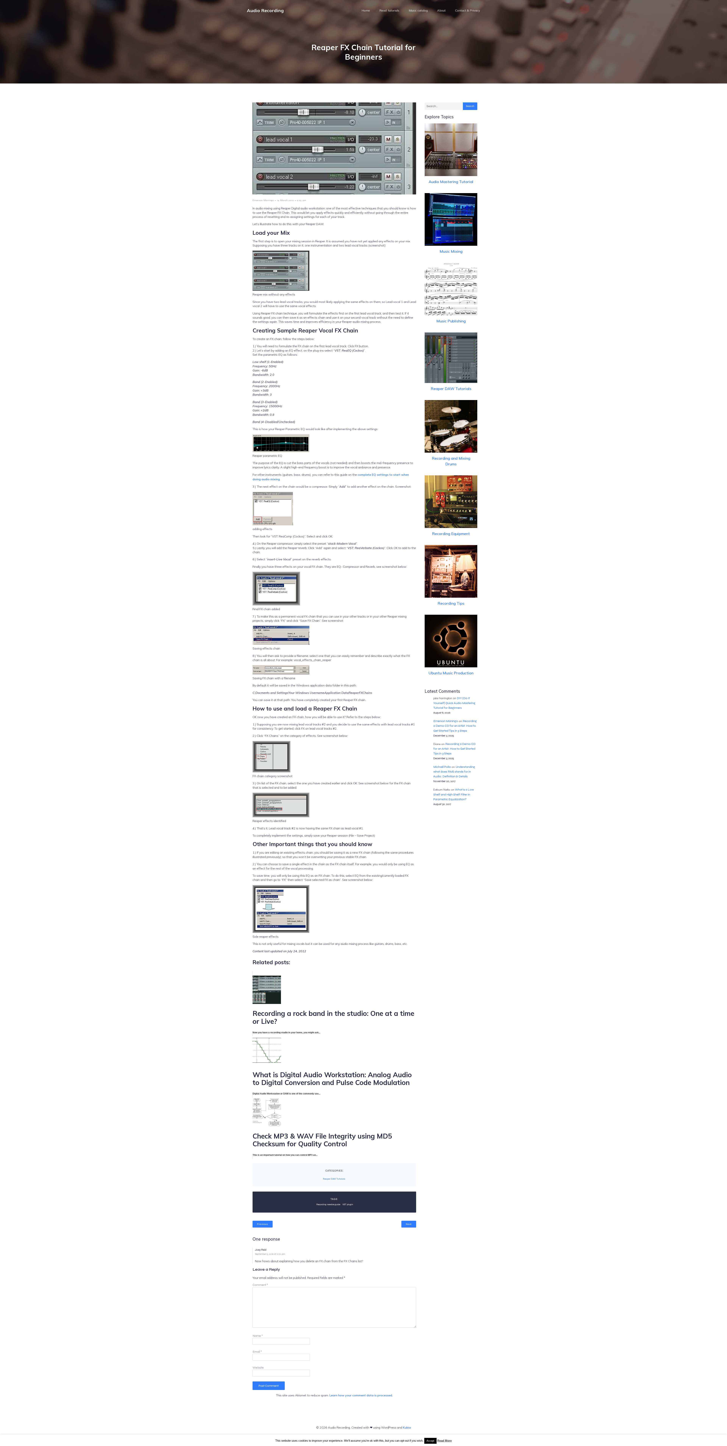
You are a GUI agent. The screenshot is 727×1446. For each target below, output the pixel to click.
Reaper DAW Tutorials (334, 1179)
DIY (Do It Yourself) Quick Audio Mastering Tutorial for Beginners (454, 702)
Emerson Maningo (263, 200)
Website (258, 1367)
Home (366, 10)
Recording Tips (451, 603)
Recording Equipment (451, 533)
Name (258, 1336)
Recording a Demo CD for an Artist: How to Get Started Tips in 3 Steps (455, 725)
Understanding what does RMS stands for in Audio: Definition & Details (454, 771)
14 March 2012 (285, 200)
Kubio (407, 1427)
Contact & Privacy (467, 10)
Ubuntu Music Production (450, 673)
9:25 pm (301, 200)
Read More (444, 1440)
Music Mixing (451, 251)
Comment (260, 1285)
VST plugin (347, 1204)
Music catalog (418, 10)
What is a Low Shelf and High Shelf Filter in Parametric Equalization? (453, 794)
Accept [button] (430, 1440)
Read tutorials (389, 10)
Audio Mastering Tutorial (451, 181)
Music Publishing (451, 321)
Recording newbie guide (328, 1204)
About (441, 10)
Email (257, 1351)
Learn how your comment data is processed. (361, 1395)
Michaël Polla (442, 767)
